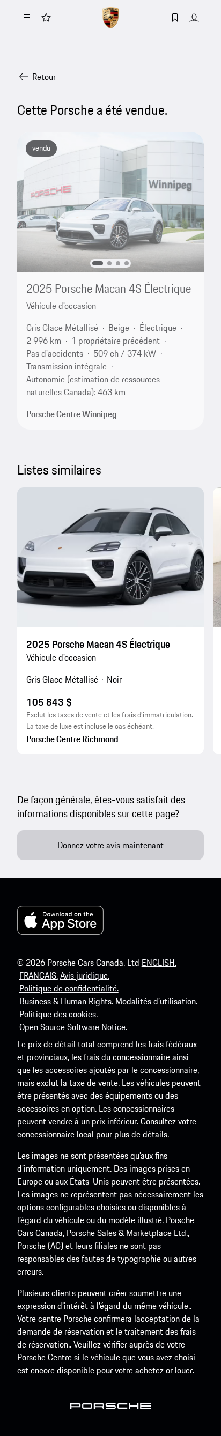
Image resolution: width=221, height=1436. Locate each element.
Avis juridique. (84, 975)
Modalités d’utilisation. (156, 1001)
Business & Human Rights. (66, 1001)
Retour (44, 76)
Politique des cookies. (58, 1014)
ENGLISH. (159, 962)
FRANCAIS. (38, 975)
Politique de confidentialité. (69, 988)
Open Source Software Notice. (73, 1026)
